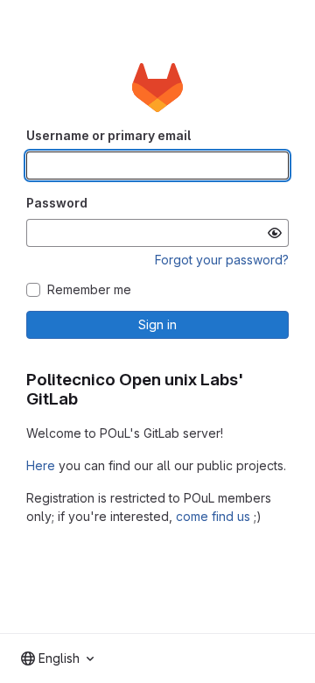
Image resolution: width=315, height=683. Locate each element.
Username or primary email (108, 135)
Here (40, 465)
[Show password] (275, 233)
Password (57, 202)
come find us (213, 516)
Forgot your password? (222, 259)
